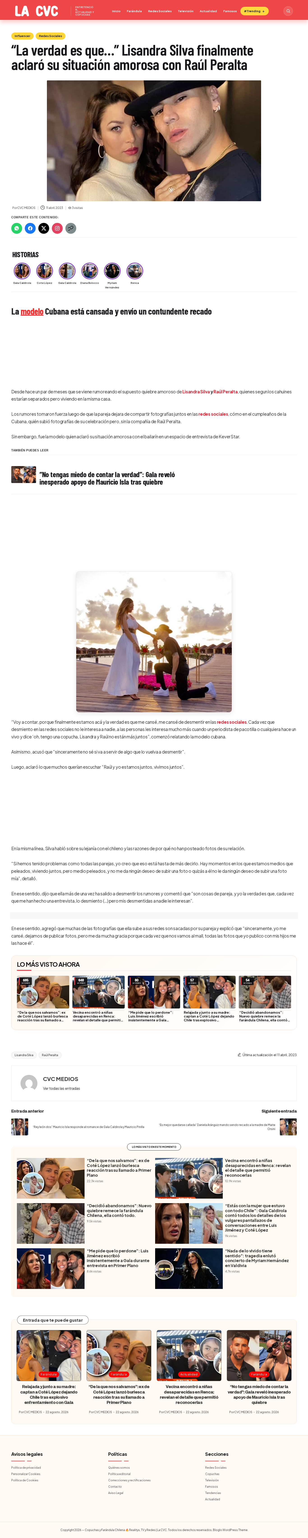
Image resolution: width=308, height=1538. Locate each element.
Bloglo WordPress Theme (230, 1530)
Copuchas (212, 1474)
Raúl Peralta (225, 391)
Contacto (115, 1486)
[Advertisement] (146, 353)
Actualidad (208, 11)
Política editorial (119, 1474)
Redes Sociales (160, 11)
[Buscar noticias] (288, 11)
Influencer (22, 36)
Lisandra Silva (196, 391)
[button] (154, 642)
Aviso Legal (115, 1493)
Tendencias (213, 1493)
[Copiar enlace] (70, 228)
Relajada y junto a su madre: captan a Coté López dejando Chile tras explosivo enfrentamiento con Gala (209, 1018)
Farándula (134, 11)
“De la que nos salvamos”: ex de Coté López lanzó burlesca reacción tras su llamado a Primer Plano (42, 1018)
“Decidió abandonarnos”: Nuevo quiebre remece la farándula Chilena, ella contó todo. (263, 1018)
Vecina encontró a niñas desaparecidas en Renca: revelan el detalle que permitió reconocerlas (98, 1018)
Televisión (185, 11)
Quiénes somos (119, 1467)
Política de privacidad (26, 1467)
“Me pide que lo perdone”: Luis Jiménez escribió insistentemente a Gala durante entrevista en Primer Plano (151, 1020)
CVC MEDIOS (60, 1078)
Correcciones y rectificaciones (129, 1480)
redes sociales (213, 414)
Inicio (116, 11)
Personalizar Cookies (25, 1474)
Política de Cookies (24, 1480)
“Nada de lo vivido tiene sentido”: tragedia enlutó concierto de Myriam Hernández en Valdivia (257, 1258)
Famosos (230, 11)
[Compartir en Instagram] (57, 228)
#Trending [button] (252, 11)
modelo (32, 311)
